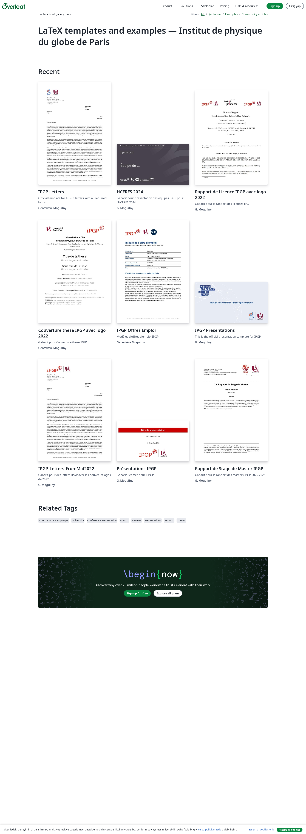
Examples (231, 14)
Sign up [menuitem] (275, 6)
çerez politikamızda (209, 829)
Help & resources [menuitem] (247, 6)
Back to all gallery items (55, 14)
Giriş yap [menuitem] (295, 6)
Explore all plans (168, 593)
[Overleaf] (13, 6)
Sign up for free (137, 593)
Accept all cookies (289, 829)
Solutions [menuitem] (186, 6)
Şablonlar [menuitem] (207, 6)
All (203, 14)
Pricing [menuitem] (224, 6)
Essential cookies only (261, 829)
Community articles (255, 14)
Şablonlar (214, 14)
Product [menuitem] (167, 6)
